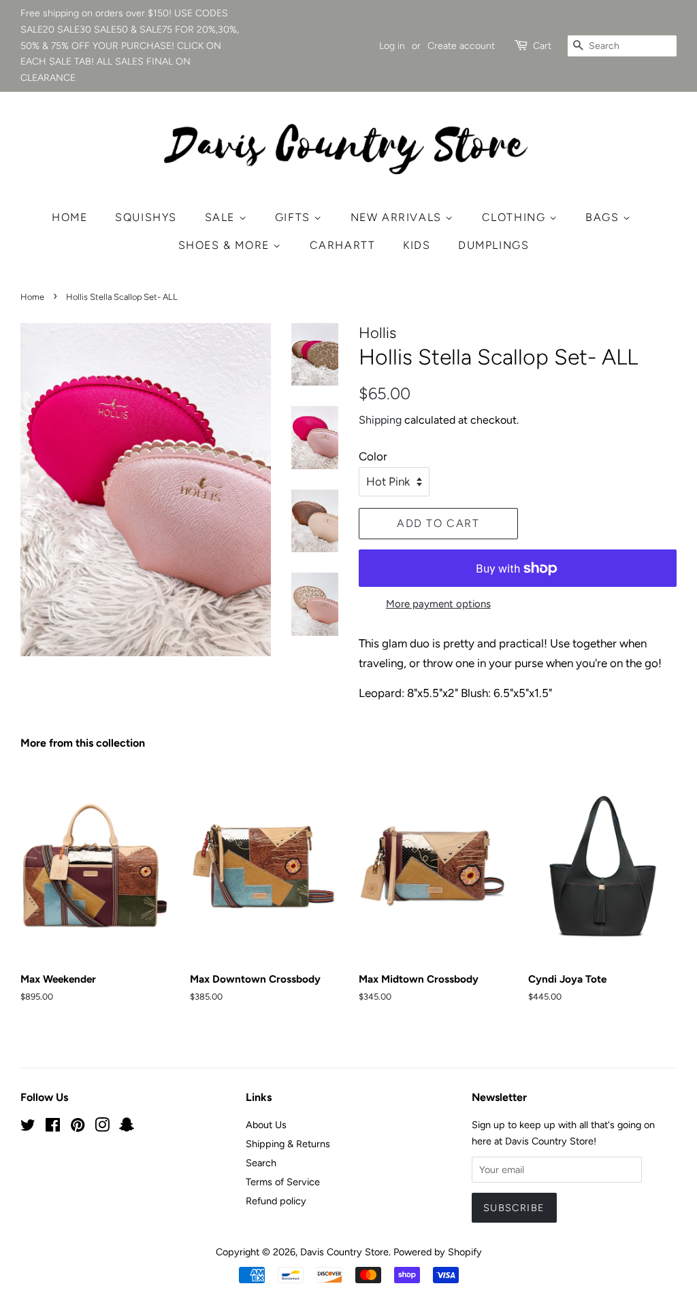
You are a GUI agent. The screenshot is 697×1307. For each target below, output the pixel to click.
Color (373, 456)
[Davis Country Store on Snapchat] (126, 1127)
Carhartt (343, 245)
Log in (392, 46)
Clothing (515, 217)
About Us (266, 1125)
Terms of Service (283, 1182)
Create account (461, 46)
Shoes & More (226, 245)
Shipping (380, 419)
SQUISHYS (146, 217)
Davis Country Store (344, 1252)
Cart (542, 46)
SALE (222, 217)
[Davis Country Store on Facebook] (53, 1127)
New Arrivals (398, 217)
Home (69, 217)
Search (261, 1163)
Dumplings (493, 245)
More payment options (438, 604)
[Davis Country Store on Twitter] (27, 1127)
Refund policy (276, 1201)
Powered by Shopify (437, 1252)
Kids (416, 245)
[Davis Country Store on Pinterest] (77, 1127)
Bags (604, 217)
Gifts (294, 217)
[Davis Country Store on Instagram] (102, 1127)
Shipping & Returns (288, 1144)
